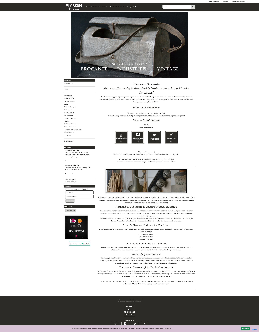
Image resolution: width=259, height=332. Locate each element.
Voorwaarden (122, 7)
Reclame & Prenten (70, 124)
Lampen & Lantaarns (70, 118)
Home (88, 7)
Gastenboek (113, 7)
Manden (66, 121)
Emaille (66, 104)
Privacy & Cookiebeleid (165, 328)
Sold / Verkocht (69, 141)
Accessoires (68, 96)
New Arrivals (68, 83)
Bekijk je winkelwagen (238, 1)
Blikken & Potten (69, 98)
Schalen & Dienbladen (70, 127)
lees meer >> (69, 161)
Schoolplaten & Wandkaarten (73, 130)
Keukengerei (67, 110)
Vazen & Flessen (69, 132)
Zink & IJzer (67, 135)
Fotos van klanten (103, 7)
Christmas (67, 89)
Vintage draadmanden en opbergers (146, 243)
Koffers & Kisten (69, 113)
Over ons (94, 7)
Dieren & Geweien (69, 101)
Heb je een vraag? (214, 1)
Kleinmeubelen (68, 115)
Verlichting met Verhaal (146, 254)
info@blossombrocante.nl (166, 162)
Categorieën (131, 7)
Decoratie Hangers (70, 107)
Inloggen (225, 1)
